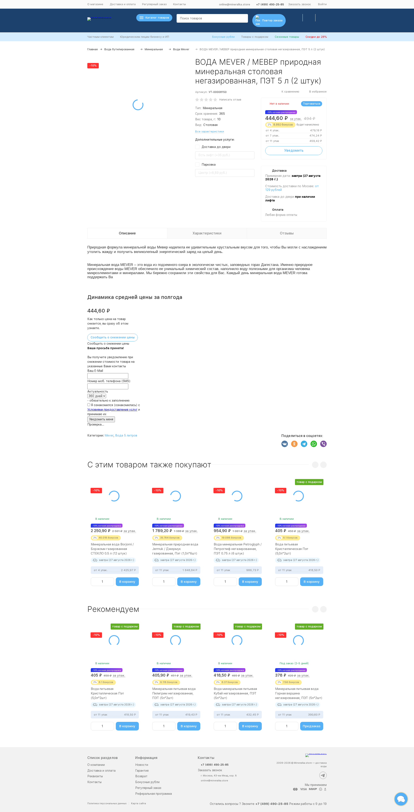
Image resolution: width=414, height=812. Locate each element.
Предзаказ (311, 726)
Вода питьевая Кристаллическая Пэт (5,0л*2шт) (291, 548)
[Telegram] (304, 444)
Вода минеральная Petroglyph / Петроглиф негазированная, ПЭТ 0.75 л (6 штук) (238, 548)
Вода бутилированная (119, 49)
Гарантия (142, 770)
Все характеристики (209, 131)
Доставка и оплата (123, 4)
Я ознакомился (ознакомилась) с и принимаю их (113, 409)
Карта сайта (138, 803)
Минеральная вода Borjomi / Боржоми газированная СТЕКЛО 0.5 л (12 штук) (112, 548)
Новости (141, 764)
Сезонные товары (287, 36)
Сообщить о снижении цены (113, 337)
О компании (96, 764)
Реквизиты (95, 776)
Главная (92, 49)
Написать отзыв (230, 99)
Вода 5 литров (126, 435)
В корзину (127, 582)
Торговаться (311, 103)
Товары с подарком (254, 36)
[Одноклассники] (294, 444)
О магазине (95, 4)
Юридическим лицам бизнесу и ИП (144, 36)
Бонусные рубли (223, 36)
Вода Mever (181, 49)
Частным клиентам (100, 36)
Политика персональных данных (107, 803)
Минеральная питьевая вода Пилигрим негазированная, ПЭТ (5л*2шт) (174, 693)
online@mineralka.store (234, 4)
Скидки (316, 36)
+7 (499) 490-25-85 (270, 4)
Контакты (179, 4)
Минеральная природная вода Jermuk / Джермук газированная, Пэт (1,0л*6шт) (175, 548)
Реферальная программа (153, 793)
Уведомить (293, 150)
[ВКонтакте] (284, 444)
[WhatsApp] (313, 444)
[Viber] (323, 444)
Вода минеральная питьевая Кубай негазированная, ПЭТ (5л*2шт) (235, 693)
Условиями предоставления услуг (112, 409)
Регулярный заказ (154, 4)
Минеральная (154, 49)
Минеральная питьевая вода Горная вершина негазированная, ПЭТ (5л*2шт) (298, 693)
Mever (109, 435)
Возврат (141, 776)
